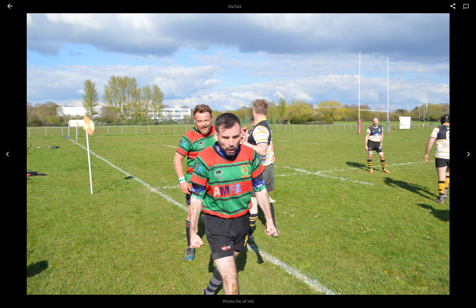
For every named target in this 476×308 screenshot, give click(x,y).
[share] (453, 6)
